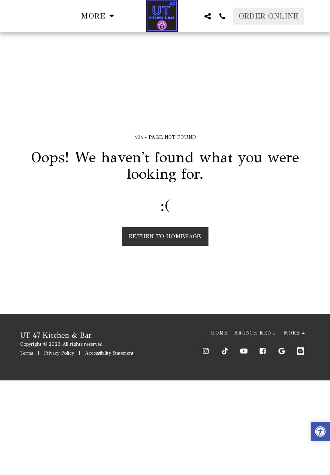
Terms (26, 353)
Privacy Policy (59, 353)
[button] (207, 16)
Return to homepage (165, 236)
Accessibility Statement (109, 353)
